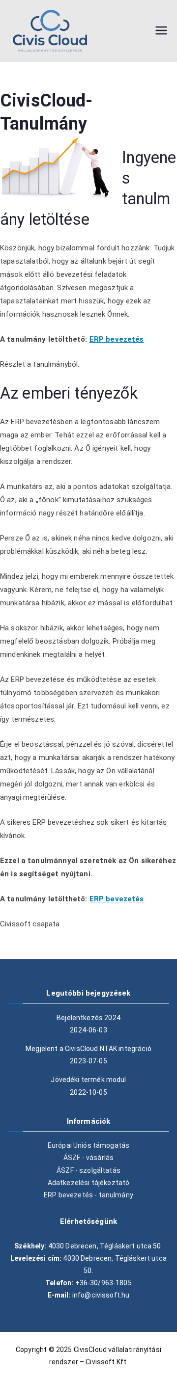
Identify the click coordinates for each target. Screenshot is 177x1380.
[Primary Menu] (161, 30)
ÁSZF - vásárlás (88, 1158)
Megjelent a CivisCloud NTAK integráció (88, 1049)
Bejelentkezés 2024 (88, 1018)
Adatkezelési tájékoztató (89, 1183)
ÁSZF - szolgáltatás (88, 1170)
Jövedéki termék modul (88, 1079)
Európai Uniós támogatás (88, 1145)
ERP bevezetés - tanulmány (88, 1195)
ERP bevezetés (116, 339)
